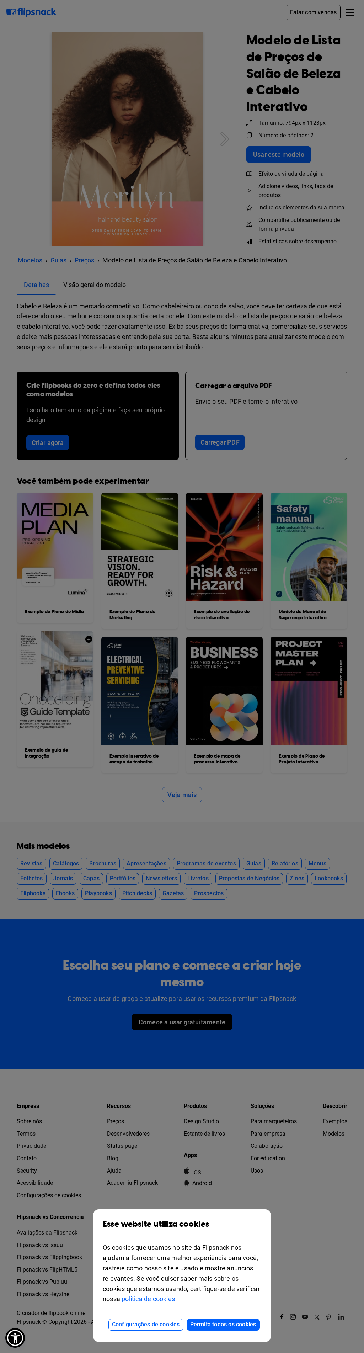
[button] (15, 1338)
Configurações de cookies (146, 1324)
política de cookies (148, 1298)
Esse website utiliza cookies (156, 1224)
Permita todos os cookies (223, 1324)
